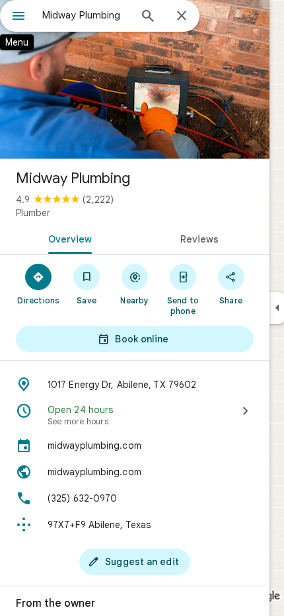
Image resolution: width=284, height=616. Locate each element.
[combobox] (85, 15)
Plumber (33, 213)
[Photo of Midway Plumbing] (134, 79)
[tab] (67, 238)
